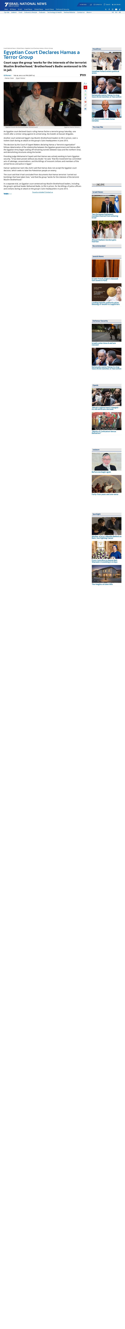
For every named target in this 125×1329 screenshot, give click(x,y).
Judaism (14, 12)
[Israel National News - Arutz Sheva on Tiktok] (119, 9)
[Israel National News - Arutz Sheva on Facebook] (109, 9)
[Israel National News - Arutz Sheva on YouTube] (116, 9)
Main (6, 9)
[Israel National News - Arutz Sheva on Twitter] (106, 9)
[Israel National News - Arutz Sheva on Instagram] (112, 9)
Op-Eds (6, 12)
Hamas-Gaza (9, 78)
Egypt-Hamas (20, 78)
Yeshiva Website (69, 12)
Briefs (20, 9)
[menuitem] (6, 9)
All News (13, 9)
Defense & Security (62, 9)
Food (20, 12)
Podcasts (42, 12)
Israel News (28, 9)
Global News (38, 9)
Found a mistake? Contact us (42, 192)
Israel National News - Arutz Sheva (20, 5)
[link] (106, 72)
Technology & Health (54, 12)
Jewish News (49, 9)
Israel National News (10, 48)
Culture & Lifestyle (30, 12)
